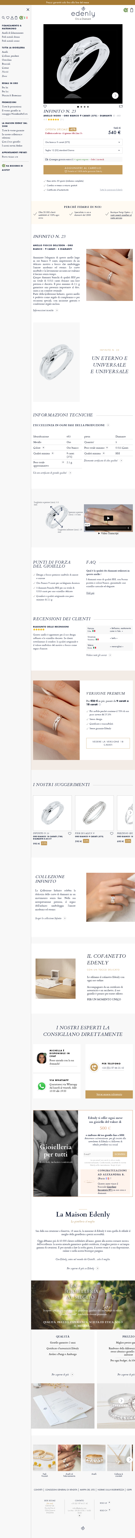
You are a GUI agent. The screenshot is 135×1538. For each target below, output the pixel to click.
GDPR (129, 1489)
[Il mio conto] (13, 17)
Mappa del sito (87, 1489)
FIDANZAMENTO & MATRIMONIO (11, 27)
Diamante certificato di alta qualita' (101, 461)
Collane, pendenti (10, 55)
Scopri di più (116, 1165)
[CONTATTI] (21, 18)
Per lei (5, 87)
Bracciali (6, 63)
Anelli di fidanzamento (13, 32)
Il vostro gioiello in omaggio (14, 112)
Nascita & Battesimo (11, 95)
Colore (37, 447)
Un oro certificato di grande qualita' (50, 473)
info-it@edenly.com (79, 1508)
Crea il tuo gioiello (11, 141)
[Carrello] (17, 17)
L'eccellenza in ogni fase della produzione (69, 425)
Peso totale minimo (96, 447)
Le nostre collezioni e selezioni (12, 135)
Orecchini (7, 59)
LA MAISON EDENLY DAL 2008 (14, 124)
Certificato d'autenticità (57, 189)
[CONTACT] (79, 1515)
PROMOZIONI (9, 102)
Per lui (5, 91)
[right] (115, 95)
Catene (5, 67)
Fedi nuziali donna (11, 36)
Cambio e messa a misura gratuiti (62, 185)
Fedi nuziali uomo (10, 40)
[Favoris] (8, 17)
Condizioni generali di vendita (61, 1489)
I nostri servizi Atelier (12, 145)
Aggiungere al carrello (83, 169)
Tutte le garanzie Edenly (111, 189)
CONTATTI (38, 1489)
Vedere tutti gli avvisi (96, 655)
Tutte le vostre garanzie (13, 130)
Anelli (5, 51)
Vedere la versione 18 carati (108, 743)
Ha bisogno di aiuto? (12, 168)
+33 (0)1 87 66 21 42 (113, 1068)
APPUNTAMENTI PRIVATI (14, 152)
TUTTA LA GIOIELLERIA (13, 48)
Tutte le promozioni (11, 106)
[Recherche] (4, 17)
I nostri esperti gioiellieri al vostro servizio (121, 215)
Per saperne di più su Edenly (80, 1269)
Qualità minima (41, 453)
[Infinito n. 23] (82, 64)
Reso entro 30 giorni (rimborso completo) (65, 181)
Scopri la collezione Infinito (48, 918)
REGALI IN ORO (10, 83)
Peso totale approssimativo (41, 464)
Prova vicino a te (10, 156)
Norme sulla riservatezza (111, 1489)
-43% (73, 129)
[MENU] (28, 10)
